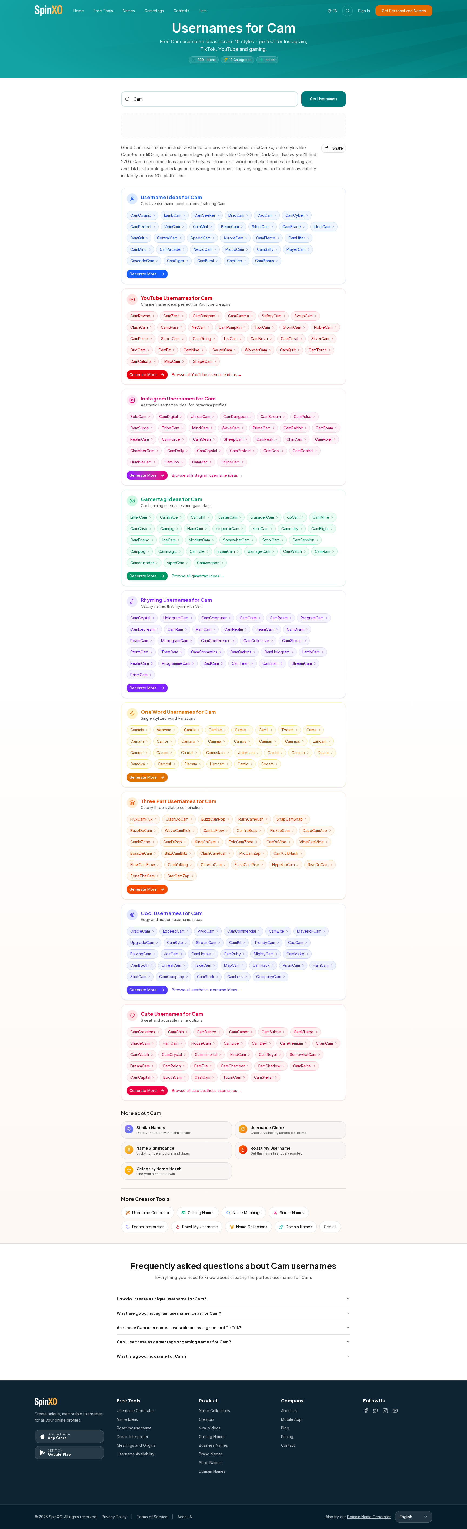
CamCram (248, 618)
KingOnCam (205, 842)
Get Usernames (323, 99)
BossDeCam (141, 853)
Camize (215, 730)
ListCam (231, 338)
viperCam (175, 562)
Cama (311, 730)
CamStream (271, 416)
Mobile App (291, 1419)
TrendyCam (264, 942)
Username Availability (135, 1454)
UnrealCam (200, 416)
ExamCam (226, 551)
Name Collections (214, 1410)
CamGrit (137, 238)
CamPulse (302, 416)
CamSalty (265, 249)
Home (78, 10)
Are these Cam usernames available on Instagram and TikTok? (179, 1327)
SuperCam (170, 338)
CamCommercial (241, 931)
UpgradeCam (142, 942)
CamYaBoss (247, 830)
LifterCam (138, 517)
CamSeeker (204, 215)
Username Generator (135, 1410)
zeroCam (260, 528)
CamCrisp (138, 528)
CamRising (202, 338)
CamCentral (303, 450)
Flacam (191, 764)
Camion (137, 752)
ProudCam (234, 249)
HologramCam (175, 618)
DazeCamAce (315, 830)
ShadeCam (140, 1043)
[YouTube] (395, 1410)
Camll (263, 730)
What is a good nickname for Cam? (151, 1356)
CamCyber (294, 215)
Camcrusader (142, 562)
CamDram (295, 629)
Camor (162, 741)
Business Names (213, 1445)
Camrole (197, 551)
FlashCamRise (247, 864)
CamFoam (324, 428)
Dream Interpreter (132, 1436)
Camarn (137, 741)
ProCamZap (250, 853)
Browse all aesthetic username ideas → (207, 990)
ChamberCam (142, 450)
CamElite (276, 931)
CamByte (175, 942)
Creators (206, 1419)
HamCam (195, 528)
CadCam (264, 215)
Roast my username (134, 1428)
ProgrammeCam (176, 663)
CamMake (295, 954)
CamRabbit (293, 428)
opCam (293, 517)
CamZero (171, 316)
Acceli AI (185, 1516)
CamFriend (139, 540)
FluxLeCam (280, 830)
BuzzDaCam (141, 830)
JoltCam (171, 954)
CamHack (261, 965)
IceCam (169, 540)
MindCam (200, 428)
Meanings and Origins (136, 1445)
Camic (243, 764)
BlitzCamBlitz (176, 853)
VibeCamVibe (311, 842)
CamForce (171, 439)
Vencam (164, 730)
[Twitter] (375, 1410)
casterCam (227, 517)
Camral (187, 752)
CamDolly (175, 450)
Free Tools (103, 10)
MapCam (172, 361)
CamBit (164, 350)
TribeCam (170, 428)
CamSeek (205, 976)
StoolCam (270, 540)
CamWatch (292, 551)
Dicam (323, 752)
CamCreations (142, 1032)
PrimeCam (262, 428)
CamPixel (323, 439)
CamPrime (139, 338)
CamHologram (276, 652)
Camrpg (167, 528)
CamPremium (291, 1043)
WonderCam (256, 350)
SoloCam (138, 416)
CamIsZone (140, 842)
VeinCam (172, 226)
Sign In (364, 10)
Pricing (287, 1436)
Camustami (215, 752)
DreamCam (140, 1066)
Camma (214, 741)
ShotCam (138, 976)
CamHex (234, 260)
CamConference (216, 640)
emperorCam (227, 528)
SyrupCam (303, 316)
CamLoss (235, 976)
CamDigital (168, 416)
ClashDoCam (177, 819)
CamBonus (264, 260)
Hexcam (217, 764)
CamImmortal (206, 1054)
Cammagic (167, 551)
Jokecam (246, 752)
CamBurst (205, 260)
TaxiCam (262, 327)
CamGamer (239, 1032)
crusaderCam (262, 517)
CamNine (191, 350)
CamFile (201, 1066)
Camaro (188, 741)
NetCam (199, 327)
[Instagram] (385, 1410)
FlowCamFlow (142, 864)
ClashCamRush (213, 853)
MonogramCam (174, 640)
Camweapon (208, 562)
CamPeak (264, 439)
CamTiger (175, 260)
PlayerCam (296, 249)
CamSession (303, 540)
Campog (137, 551)
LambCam (172, 215)
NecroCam (203, 249)
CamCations (140, 361)
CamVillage (303, 1032)
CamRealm (233, 629)
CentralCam (167, 238)
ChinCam (294, 439)
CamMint (200, 226)
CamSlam (270, 663)
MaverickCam (309, 931)
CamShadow (269, 1066)
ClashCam (139, 327)
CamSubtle (271, 1032)
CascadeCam (142, 260)
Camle (240, 730)
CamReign (172, 1066)
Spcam (267, 764)
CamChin (176, 1032)
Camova (137, 764)
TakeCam (202, 965)
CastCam (211, 663)
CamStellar (263, 1077)
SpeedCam (201, 238)
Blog (285, 1428)
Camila (190, 730)
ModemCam (199, 540)
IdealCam (322, 226)
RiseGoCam (318, 864)
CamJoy (172, 462)
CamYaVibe (276, 842)
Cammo (298, 752)
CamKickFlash (285, 853)
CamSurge (139, 428)
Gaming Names (212, 1436)
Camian (265, 741)
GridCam (137, 350)
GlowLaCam (211, 864)
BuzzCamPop (213, 819)
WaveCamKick (178, 830)
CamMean (202, 439)
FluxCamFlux (141, 819)
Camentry (289, 528)
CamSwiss (170, 327)
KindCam (238, 1054)
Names (129, 10)
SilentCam (260, 226)
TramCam (169, 652)
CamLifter (296, 238)
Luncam (319, 741)
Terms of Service (152, 1516)
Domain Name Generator (369, 1516)
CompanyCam (268, 976)
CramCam (324, 1043)
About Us (289, 1410)
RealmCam (139, 439)
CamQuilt (288, 350)
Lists (202, 10)
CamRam (322, 551)
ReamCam (139, 640)
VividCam (206, 931)
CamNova (259, 338)
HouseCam (201, 1043)
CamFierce (265, 238)
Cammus (292, 741)
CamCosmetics (204, 652)
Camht (273, 752)
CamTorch (318, 350)
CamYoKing (178, 864)
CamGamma (238, 316)
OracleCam (140, 931)
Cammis (137, 730)
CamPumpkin (230, 327)
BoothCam (172, 1077)
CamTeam (240, 663)
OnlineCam (230, 462)
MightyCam (263, 954)
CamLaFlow (214, 830)
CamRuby (232, 954)
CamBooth (139, 965)
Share (337, 148)
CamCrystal (207, 450)
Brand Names (211, 1454)
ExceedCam (174, 931)
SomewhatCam (236, 540)
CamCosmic (140, 215)
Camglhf (198, 517)
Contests (181, 10)
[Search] (347, 11)
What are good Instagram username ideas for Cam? (169, 1313)
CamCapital (140, 1077)
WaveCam (231, 428)
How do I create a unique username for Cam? (161, 1298)
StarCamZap (178, 876)
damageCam (259, 551)
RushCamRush (250, 819)
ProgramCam (312, 618)
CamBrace (291, 226)
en (335, 10)
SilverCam (320, 338)
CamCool (271, 450)
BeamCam (230, 226)
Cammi (162, 752)
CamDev (259, 1043)
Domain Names (212, 1471)
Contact (288, 1445)
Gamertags (154, 10)
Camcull (165, 764)
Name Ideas (127, 1419)
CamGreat (289, 338)
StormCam (292, 327)
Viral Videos (210, 1428)
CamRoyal (268, 1054)
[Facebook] (366, 1410)
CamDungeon (235, 416)
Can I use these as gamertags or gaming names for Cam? (174, 1341)
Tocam (287, 730)
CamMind (138, 249)
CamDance (206, 1032)
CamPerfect (140, 226)
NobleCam (323, 327)
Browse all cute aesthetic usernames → (207, 1090)
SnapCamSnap (289, 819)
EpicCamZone (241, 842)
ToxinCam (232, 1077)
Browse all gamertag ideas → (198, 576)
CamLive (231, 1043)
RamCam (203, 629)
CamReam (279, 618)
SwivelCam (222, 350)
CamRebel (302, 1066)
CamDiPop (172, 842)
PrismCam (139, 674)
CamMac (200, 462)
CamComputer (214, 618)
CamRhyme (140, 316)
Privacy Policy (114, 1516)
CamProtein (240, 450)
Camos (240, 741)
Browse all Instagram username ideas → (207, 475)
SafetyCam (271, 316)
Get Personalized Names (404, 10)
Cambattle (169, 517)
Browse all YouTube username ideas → (207, 374)
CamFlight (320, 528)
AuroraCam (233, 238)
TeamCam (265, 629)
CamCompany (171, 976)
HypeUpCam (283, 864)
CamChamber (233, 1066)
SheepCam (233, 439)
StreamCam (302, 663)
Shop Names (210, 1462)
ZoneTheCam (142, 876)
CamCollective (256, 640)
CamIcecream (142, 629)
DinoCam (236, 215)
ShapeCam (202, 361)
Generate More (143, 274)
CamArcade (170, 249)
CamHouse (201, 954)
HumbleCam (141, 462)
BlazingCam (140, 954)
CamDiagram (204, 316)
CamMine (321, 517)
